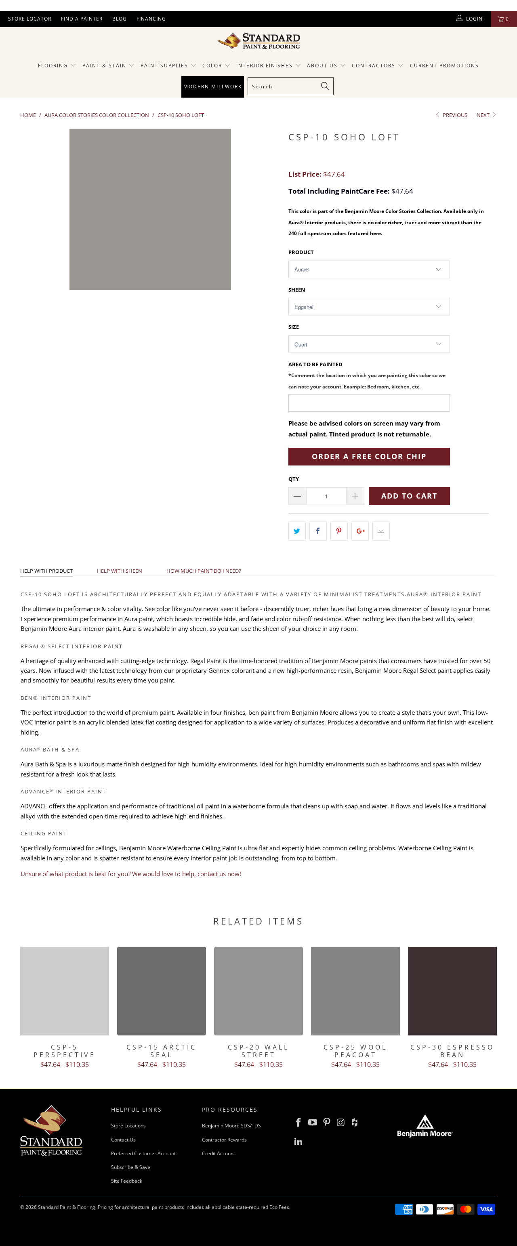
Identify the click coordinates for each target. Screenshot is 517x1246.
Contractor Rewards (224, 1139)
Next (484, 115)
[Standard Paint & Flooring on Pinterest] (327, 1122)
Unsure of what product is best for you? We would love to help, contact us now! (131, 874)
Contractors (374, 65)
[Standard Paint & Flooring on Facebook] (299, 1122)
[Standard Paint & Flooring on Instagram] (341, 1122)
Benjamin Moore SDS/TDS (231, 1125)
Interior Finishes (264, 65)
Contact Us (123, 1139)
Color (212, 65)
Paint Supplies (164, 65)
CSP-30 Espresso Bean (452, 991)
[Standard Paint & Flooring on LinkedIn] (299, 1141)
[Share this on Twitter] (297, 531)
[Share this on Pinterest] (339, 531)
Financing (151, 18)
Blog (119, 18)
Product (301, 252)
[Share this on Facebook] (318, 531)
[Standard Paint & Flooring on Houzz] (355, 1122)
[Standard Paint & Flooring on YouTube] (313, 1122)
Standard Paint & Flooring (66, 1207)
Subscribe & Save (130, 1167)
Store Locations (128, 1125)
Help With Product (46, 570)
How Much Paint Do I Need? (203, 570)
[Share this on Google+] (360, 531)
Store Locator (29, 18)
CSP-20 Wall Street (258, 991)
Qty (293, 478)
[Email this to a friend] (381, 531)
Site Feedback (126, 1180)
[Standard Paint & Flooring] (258, 41)
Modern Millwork (212, 86)
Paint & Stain (104, 65)
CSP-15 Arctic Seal (161, 991)
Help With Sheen (119, 570)
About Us (323, 65)
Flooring (53, 65)
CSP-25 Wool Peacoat (355, 991)
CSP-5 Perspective (64, 991)
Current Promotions (444, 65)
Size (293, 326)
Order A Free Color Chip (369, 456)
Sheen (296, 289)
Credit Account (218, 1153)
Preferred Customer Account (143, 1153)
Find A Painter (82, 18)
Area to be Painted (367, 375)
